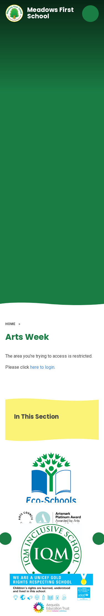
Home (10, 324)
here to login (42, 367)
